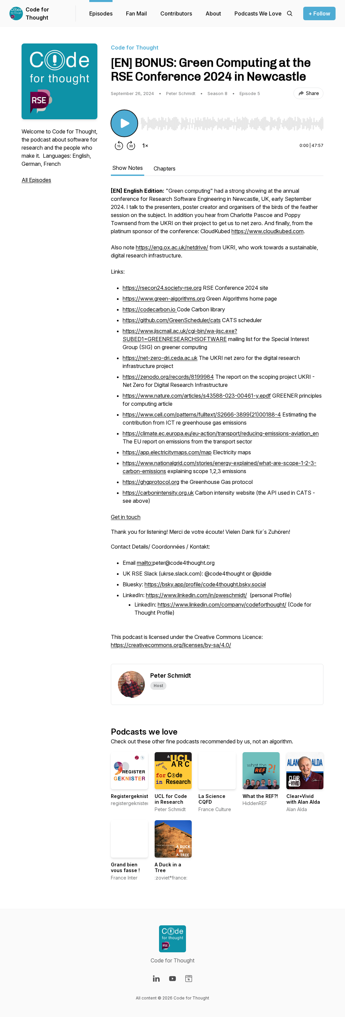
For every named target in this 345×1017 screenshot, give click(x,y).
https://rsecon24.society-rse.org (162, 287)
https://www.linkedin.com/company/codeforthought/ (222, 604)
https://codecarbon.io (150, 309)
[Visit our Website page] (188, 978)
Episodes (101, 13)
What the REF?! (260, 796)
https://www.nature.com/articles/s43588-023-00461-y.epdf (197, 395)
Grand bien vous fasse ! (125, 867)
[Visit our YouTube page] (172, 978)
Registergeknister (132, 796)
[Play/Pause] (124, 123)
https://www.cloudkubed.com (267, 231)
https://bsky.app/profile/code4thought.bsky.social (205, 584)
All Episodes (36, 180)
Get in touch (125, 517)
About (213, 13)
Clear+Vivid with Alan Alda (303, 799)
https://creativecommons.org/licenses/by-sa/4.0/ (171, 645)
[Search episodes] (289, 13)
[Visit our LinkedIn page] (156, 978)
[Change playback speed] (145, 145)
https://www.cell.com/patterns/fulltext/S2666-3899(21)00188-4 (202, 414)
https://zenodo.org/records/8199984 (168, 376)
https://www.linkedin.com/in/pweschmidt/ (196, 595)
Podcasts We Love (258, 13)
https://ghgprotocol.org (151, 482)
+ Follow (319, 13)
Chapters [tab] (165, 168)
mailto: (145, 562)
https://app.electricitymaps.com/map (167, 452)
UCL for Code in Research (171, 799)
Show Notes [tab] (127, 167)
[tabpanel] (217, 425)
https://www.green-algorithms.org (164, 298)
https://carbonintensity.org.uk (158, 492)
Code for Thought (37, 13)
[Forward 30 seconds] (131, 145)
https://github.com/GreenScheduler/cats (172, 320)
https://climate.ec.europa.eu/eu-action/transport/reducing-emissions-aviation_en (221, 433)
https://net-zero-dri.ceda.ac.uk (160, 358)
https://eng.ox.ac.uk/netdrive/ (172, 247)
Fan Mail (136, 13)
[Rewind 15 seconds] (119, 145)
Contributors (176, 13)
